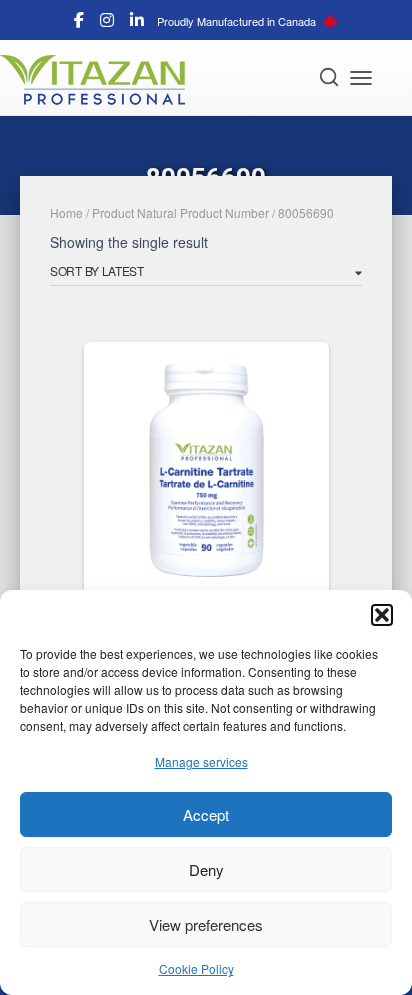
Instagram (107, 23)
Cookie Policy (196, 968)
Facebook (79, 23)
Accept (206, 814)
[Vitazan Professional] (100, 80)
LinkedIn (137, 23)
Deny (206, 869)
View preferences (206, 924)
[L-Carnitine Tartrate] (206, 469)
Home (66, 212)
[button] (382, 615)
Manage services (201, 761)
